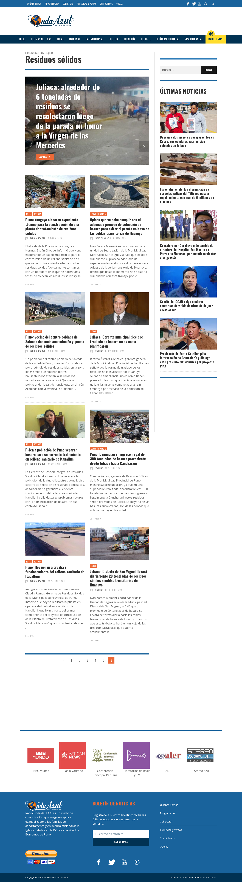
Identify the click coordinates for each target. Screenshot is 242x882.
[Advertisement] (146, 20)
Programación (168, 813)
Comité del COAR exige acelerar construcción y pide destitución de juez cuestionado (186, 305)
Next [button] (144, 146)
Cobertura (165, 821)
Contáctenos (167, 838)
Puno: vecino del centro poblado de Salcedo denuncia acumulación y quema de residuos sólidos (54, 341)
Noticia (37, 214)
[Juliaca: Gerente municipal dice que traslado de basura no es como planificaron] (114, 308)
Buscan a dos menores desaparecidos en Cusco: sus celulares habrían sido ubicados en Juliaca (187, 141)
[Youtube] (199, 3)
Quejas (164, 846)
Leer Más (30, 284)
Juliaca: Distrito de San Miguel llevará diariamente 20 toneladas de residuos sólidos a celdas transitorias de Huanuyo (118, 578)
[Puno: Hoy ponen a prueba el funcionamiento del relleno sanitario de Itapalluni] (49, 539)
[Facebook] (187, 3)
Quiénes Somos (169, 805)
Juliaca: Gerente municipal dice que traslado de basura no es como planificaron (116, 341)
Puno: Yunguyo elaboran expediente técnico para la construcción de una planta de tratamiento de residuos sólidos (52, 226)
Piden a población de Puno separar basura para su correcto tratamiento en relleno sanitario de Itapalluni (53, 454)
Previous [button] (30, 146)
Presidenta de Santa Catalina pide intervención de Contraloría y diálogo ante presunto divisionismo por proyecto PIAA (187, 359)
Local (29, 214)
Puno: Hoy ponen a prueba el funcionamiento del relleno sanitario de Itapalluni (54, 571)
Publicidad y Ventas (171, 830)
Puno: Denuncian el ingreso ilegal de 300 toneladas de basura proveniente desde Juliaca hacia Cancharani (118, 458)
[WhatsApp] (205, 3)
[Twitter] (193, 3)
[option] (87, 121)
